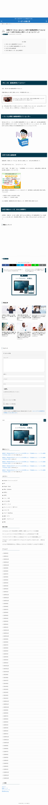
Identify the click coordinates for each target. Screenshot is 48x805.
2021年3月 (5, 692)
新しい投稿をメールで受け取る (9, 403)
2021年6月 (5, 683)
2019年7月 (5, 751)
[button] (5, 265)
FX (4, 483)
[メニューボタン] (1, 21)
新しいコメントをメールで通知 (9, 399)
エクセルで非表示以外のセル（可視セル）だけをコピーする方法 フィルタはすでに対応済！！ (23, 544)
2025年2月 (5, 553)
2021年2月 (5, 695)
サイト (4, 384)
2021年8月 (5, 677)
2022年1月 (5, 662)
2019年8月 (5, 748)
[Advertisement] (24, 8)
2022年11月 (6, 633)
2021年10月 (6, 671)
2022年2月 (5, 659)
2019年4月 (5, 760)
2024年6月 (5, 576)
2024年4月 (5, 582)
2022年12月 (6, 630)
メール (5, 379)
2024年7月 (5, 574)
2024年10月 (6, 565)
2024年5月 (5, 579)
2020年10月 (6, 707)
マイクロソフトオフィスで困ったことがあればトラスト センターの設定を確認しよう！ (22, 536)
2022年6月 (5, 648)
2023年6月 (5, 612)
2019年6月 (5, 754)
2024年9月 (5, 568)
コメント (5, 357)
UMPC (5, 495)
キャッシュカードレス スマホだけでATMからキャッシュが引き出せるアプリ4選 (20, 534)
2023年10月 (6, 600)
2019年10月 (6, 742)
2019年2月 (5, 766)
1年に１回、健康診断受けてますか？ (14, 44)
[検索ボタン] (46, 21)
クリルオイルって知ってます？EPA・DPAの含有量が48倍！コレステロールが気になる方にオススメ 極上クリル (28, 99)
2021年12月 (6, 665)
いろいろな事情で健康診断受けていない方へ (16, 46)
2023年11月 (6, 597)
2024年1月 (5, 591)
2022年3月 (5, 656)
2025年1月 (5, 556)
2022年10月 (6, 636)
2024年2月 (5, 588)
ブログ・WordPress (8, 513)
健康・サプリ (5, 34)
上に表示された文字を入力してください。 (11, 391)
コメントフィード (6, 789)
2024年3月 (5, 585)
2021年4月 (5, 689)
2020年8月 (5, 713)
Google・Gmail (7, 486)
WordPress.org (5, 791)
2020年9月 (5, 710)
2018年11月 (6, 775)
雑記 (5, 521)
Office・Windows (7, 489)
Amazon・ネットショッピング (10, 480)
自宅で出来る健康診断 (11, 48)
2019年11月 (6, 739)
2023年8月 (5, 606)
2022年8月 (5, 642)
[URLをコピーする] (42, 265)
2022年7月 (5, 645)
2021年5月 (5, 686)
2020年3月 (5, 727)
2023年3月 (5, 621)
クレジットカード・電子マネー (11, 507)
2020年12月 (6, 701)
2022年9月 (5, 639)
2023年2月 (5, 624)
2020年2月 (5, 730)
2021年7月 (5, 680)
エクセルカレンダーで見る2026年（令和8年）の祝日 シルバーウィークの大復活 (20, 531)
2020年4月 (5, 724)
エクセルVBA (7, 501)
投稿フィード (5, 788)
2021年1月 (5, 698)
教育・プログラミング (9, 519)
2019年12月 (6, 736)
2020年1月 (5, 733)
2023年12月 (6, 594)
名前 (4, 374)
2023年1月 (5, 627)
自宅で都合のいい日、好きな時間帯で (14, 50)
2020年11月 (6, 704)
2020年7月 (5, 716)
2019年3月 (5, 763)
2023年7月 (5, 609)
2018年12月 (6, 772)
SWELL (5, 492)
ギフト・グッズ (7, 504)
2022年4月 (5, 653)
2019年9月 (5, 745)
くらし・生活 (7, 498)
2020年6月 (5, 719)
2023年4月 (5, 618)
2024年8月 (5, 571)
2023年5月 (5, 615)
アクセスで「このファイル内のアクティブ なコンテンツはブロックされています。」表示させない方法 (23, 540)
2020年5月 (5, 722)
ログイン (4, 786)
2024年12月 (6, 559)
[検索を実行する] (45, 420)
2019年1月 (5, 769)
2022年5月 (5, 650)
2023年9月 (5, 603)
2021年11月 (6, 668)
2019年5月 (5, 757)
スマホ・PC (6, 510)
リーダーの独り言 (24, 21)
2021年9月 (5, 674)
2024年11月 (6, 562)
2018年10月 (6, 778)
